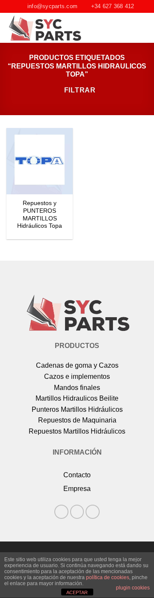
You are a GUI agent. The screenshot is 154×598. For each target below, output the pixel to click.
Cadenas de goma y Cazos (77, 365)
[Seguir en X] (93, 512)
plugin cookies (133, 588)
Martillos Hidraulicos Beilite (77, 398)
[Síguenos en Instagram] (77, 512)
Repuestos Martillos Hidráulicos (77, 431)
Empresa (77, 488)
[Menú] (142, 28)
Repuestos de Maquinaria (77, 420)
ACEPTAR (77, 592)
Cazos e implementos (77, 376)
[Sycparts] (56, 28)
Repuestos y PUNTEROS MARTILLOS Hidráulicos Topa (39, 214)
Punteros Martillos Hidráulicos (77, 409)
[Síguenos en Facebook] (61, 512)
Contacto (77, 475)
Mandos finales (77, 387)
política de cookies (107, 577)
